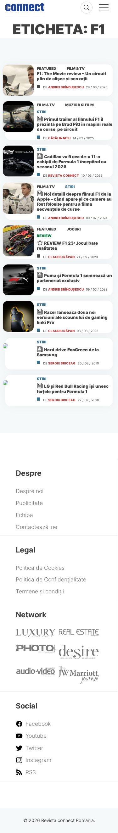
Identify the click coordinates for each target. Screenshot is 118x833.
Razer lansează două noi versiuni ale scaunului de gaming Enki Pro (72, 317)
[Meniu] (104, 8)
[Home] (24, 5)
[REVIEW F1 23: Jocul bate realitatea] (18, 241)
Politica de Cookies (40, 567)
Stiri (41, 112)
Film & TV (76, 68)
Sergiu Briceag (62, 363)
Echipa (24, 515)
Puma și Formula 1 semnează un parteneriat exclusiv (74, 278)
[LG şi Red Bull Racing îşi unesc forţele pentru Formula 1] (18, 390)
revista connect (63, 175)
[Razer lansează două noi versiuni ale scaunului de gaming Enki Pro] (18, 316)
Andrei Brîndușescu (66, 87)
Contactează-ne (36, 527)
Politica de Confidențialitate (51, 579)
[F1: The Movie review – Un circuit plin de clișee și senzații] (18, 80)
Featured (46, 68)
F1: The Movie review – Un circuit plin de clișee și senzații (71, 76)
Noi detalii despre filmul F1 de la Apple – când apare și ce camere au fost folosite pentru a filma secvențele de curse (74, 202)
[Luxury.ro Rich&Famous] (35, 635)
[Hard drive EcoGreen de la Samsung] (18, 353)
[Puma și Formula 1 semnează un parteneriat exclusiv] (18, 280)
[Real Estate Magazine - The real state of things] (79, 634)
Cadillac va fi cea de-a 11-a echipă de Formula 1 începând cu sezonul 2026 (71, 161)
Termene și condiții (40, 591)
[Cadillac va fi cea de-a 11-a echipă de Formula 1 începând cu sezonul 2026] (18, 161)
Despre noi (29, 491)
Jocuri (74, 229)
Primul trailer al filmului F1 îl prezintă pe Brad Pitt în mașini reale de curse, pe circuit (74, 124)
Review (44, 236)
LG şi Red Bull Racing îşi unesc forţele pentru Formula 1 (73, 389)
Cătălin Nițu (59, 138)
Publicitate (29, 503)
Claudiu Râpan (61, 257)
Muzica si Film (79, 105)
